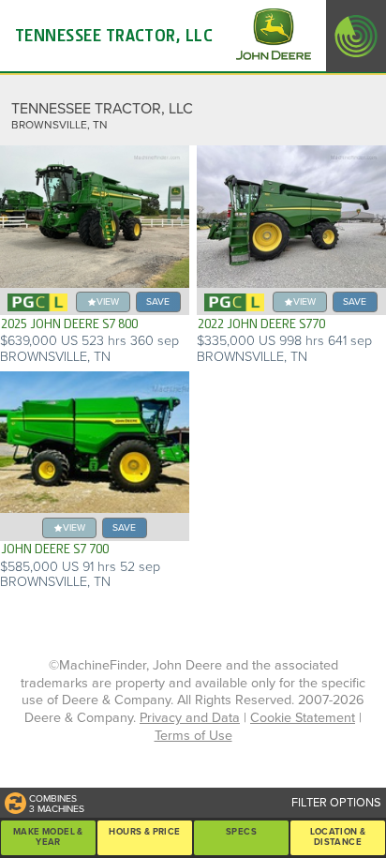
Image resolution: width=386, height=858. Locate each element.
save (158, 301)
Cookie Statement (302, 718)
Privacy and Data (190, 718)
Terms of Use (193, 736)
